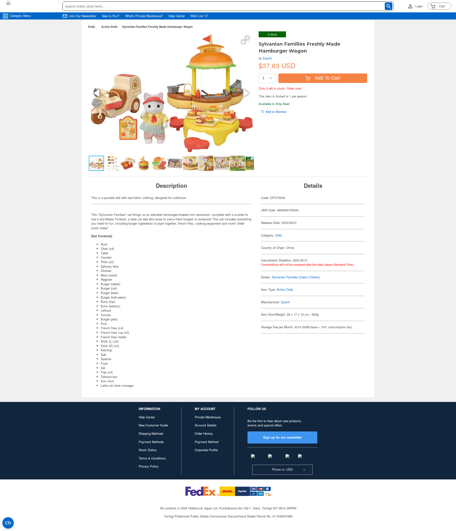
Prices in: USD (282, 469)
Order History (204, 433)
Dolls (91, 26)
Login (419, 6)
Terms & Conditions (152, 458)
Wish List (196, 16)
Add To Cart (327, 78)
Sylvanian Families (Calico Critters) (296, 277)
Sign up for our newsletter (282, 437)
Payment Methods (151, 441)
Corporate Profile (206, 450)
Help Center (177, 16)
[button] (245, 40)
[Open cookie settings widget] (8, 523)
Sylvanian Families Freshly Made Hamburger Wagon (157, 26)
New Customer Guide (153, 425)
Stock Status (148, 450)
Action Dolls (109, 26)
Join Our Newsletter (82, 16)
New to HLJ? (110, 16)
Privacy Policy (149, 466)
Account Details (206, 425)
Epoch (267, 58)
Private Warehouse (208, 417)
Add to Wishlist (276, 111)
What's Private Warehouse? (144, 16)
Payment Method (206, 441)
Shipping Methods (151, 433)
